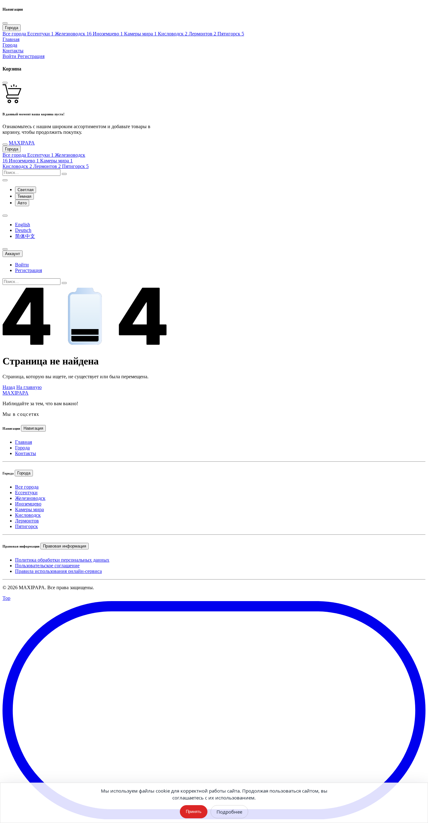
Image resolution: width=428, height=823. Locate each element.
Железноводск (30, 498)
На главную (29, 387)
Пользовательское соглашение (47, 565)
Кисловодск (28, 515)
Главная (23, 442)
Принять (193, 811)
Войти (10, 56)
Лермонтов (27, 520)
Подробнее (229, 812)
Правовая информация (64, 546)
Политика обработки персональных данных (62, 560)
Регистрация (31, 56)
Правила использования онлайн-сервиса (58, 571)
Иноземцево (28, 503)
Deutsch (23, 230)
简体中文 (25, 236)
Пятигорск (26, 526)
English (22, 224)
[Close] (5, 23)
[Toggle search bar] (5, 249)
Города (11, 149)
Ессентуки (26, 492)
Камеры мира (29, 509)
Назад (9, 387)
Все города (27, 487)
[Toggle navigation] (5, 144)
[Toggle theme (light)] (5, 180)
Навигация (33, 428)
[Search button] (64, 174)
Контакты (25, 453)
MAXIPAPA (16, 393)
